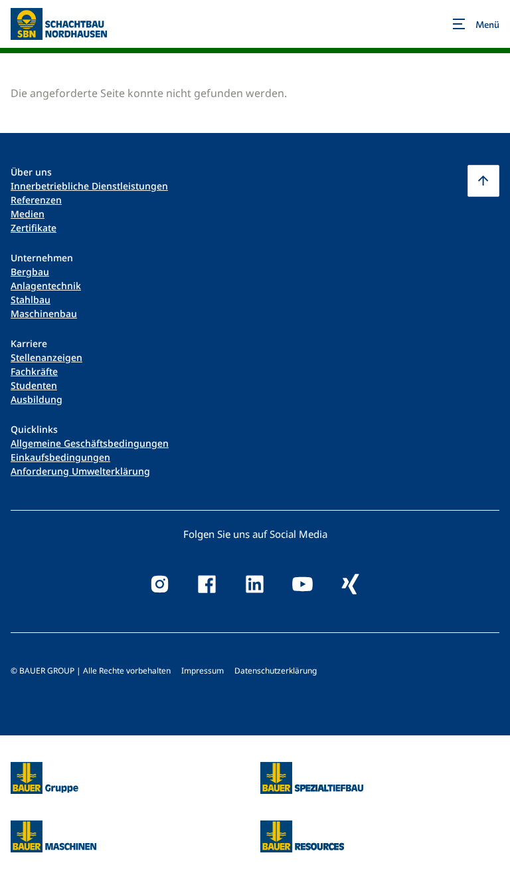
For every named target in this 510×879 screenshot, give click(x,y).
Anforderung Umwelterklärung (80, 471)
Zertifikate (33, 227)
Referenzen (36, 199)
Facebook (207, 584)
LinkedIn (255, 584)
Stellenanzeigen (46, 357)
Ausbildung (36, 399)
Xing (350, 584)
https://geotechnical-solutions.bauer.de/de (311, 778)
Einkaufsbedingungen (60, 457)
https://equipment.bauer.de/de (53, 828)
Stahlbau (30, 299)
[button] (483, 181)
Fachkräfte (34, 371)
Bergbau (30, 271)
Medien (27, 213)
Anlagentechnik (46, 285)
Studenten (34, 385)
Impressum (202, 670)
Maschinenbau (44, 313)
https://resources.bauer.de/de (302, 828)
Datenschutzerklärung (275, 670)
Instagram (159, 584)
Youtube (303, 584)
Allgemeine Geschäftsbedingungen (90, 443)
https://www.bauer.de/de (44, 770)
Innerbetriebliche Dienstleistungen (89, 186)
